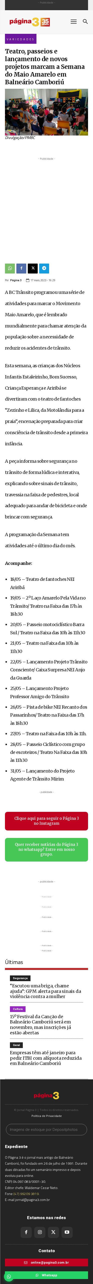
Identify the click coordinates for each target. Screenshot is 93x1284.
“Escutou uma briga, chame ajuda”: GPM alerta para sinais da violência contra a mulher (45, 991)
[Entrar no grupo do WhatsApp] (9, 1277)
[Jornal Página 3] (34, 22)
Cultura (18, 1009)
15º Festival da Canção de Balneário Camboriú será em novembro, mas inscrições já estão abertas (40, 1025)
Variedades (21, 39)
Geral (16, 1045)
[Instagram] (39, 1232)
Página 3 (16, 280)
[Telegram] (44, 269)
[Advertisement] (46, 208)
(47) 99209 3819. (26, 1193)
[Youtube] (67, 1232)
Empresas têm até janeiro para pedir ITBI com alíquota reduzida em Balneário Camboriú (46, 1058)
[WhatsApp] (10, 269)
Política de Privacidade (46, 1116)
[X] (33, 269)
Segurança (20, 978)
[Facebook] (21, 269)
